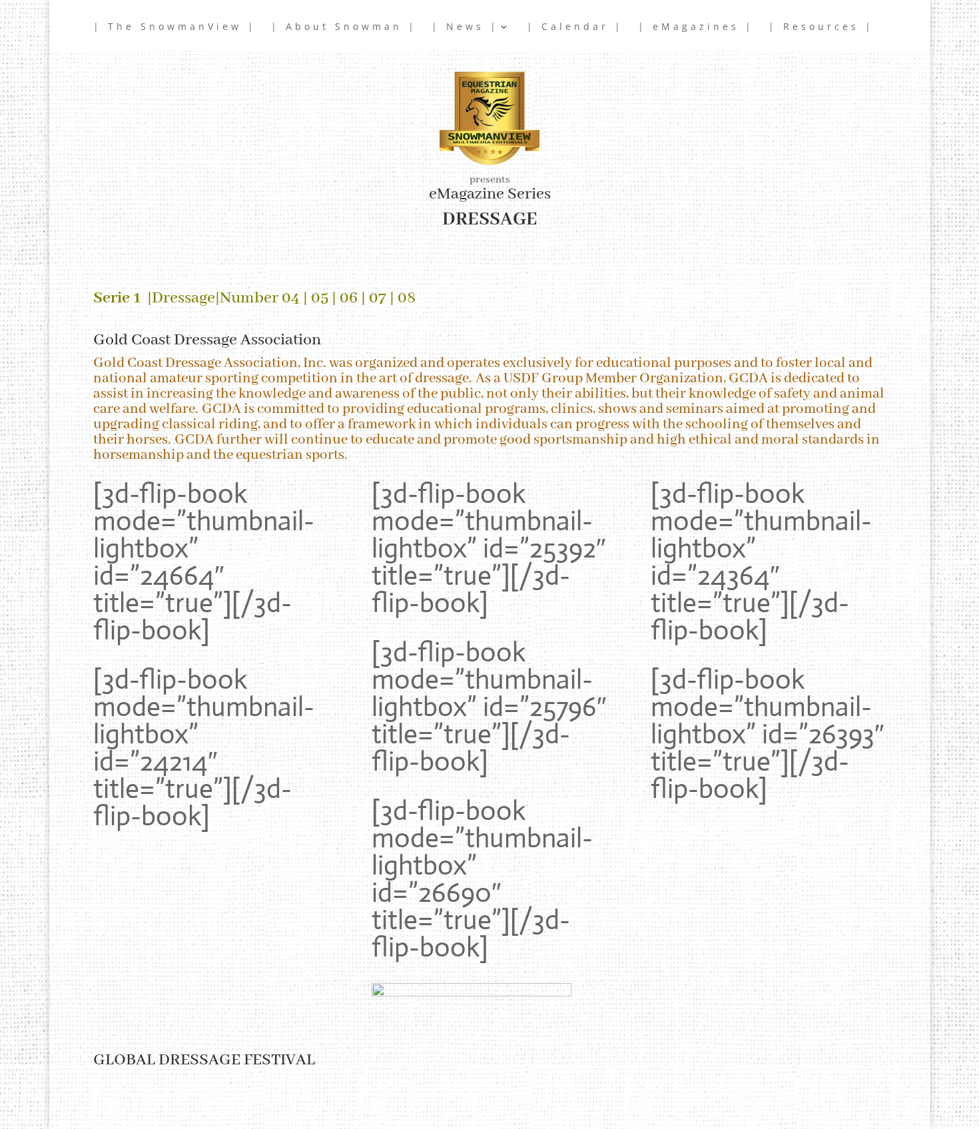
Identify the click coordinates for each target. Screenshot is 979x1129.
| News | (465, 27)
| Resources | (821, 27)
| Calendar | (575, 27)
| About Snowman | (344, 27)
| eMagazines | (696, 27)
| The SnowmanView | (174, 27)
